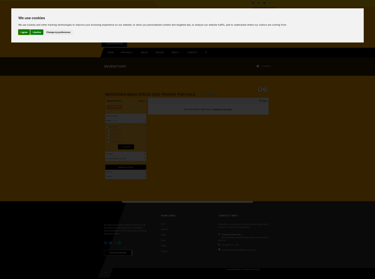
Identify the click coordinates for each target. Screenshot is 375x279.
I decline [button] (37, 32)
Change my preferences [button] (58, 32)
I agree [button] (24, 32)
